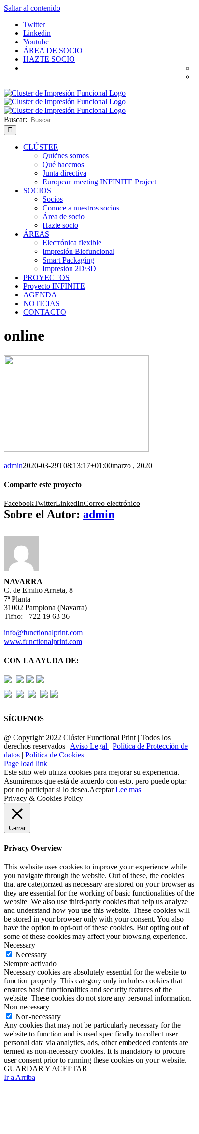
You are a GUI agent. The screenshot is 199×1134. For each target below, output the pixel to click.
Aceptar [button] (101, 789)
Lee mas (128, 789)
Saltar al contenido (32, 8)
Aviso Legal (89, 746)
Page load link (25, 763)
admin (13, 466)
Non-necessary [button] (26, 1007)
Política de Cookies (54, 755)
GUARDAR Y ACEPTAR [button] (45, 1068)
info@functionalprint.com (43, 633)
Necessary (31, 955)
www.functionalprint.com (43, 641)
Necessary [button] (19, 945)
